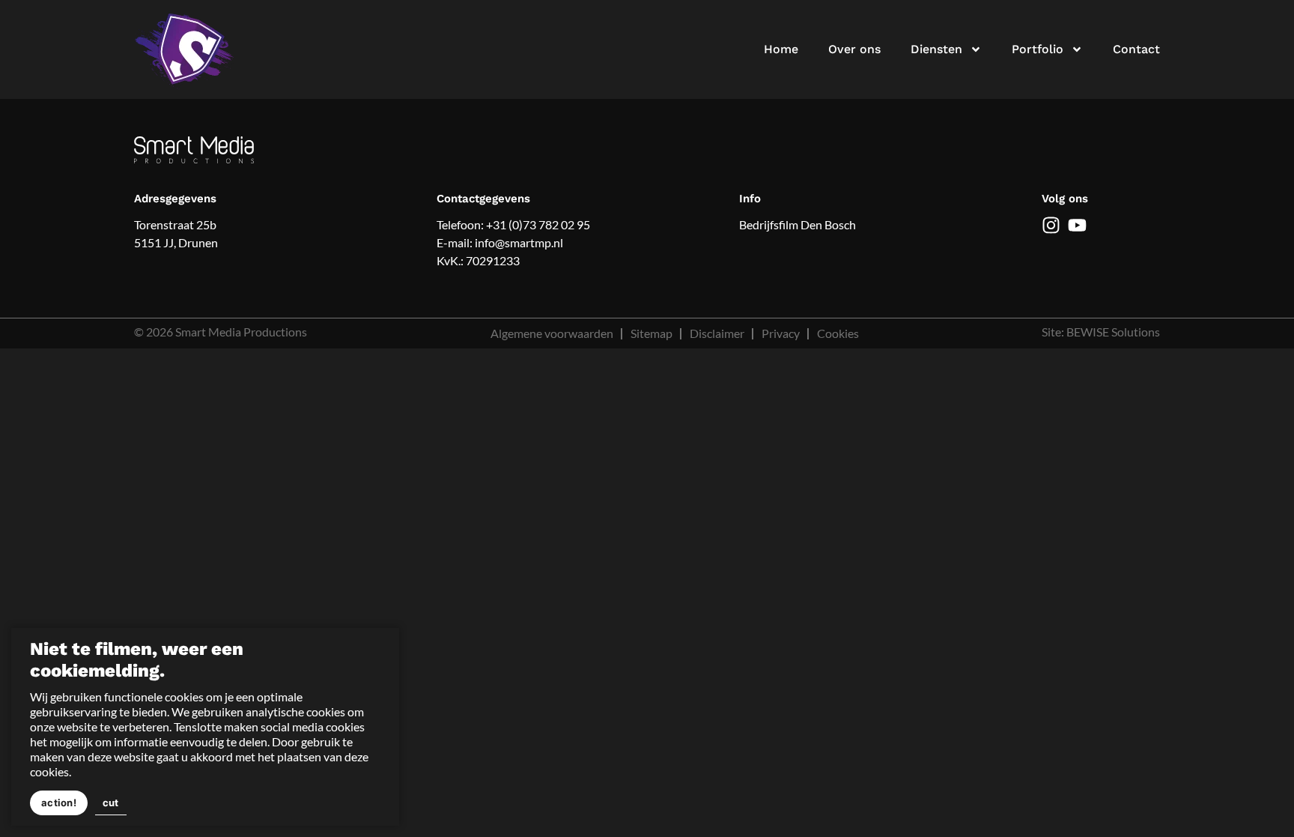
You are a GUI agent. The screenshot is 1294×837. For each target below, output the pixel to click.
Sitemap (651, 333)
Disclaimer (717, 333)
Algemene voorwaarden (551, 333)
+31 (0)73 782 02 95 (538, 224)
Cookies (838, 333)
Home (781, 49)
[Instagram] (1051, 225)
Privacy (781, 333)
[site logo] (185, 49)
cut (111, 803)
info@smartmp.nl (519, 242)
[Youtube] (1077, 225)
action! (58, 803)
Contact (1136, 49)
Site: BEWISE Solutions (1101, 331)
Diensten (936, 49)
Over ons (854, 49)
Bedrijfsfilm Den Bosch (797, 224)
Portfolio (1037, 49)
